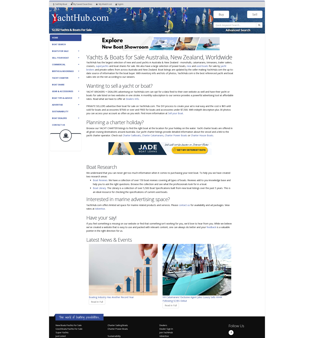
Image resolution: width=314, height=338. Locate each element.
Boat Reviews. (100, 180)
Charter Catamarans (153, 135)
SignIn (120, 4)
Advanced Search (238, 30)
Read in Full (97, 301)
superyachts (102, 66)
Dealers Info (132, 98)
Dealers (163, 325)
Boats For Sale (60, 51)
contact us (184, 205)
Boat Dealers (59, 118)
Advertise (57, 104)
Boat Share (58, 84)
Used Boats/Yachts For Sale (69, 329)
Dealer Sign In (166, 329)
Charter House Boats (202, 135)
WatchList (105, 4)
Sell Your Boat (60, 57)
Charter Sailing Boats (118, 325)
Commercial (58, 64)
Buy (221, 14)
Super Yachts (62, 332)
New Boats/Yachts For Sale (69, 325)
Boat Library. (99, 188)
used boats (202, 66)
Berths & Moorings (63, 71)
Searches (82, 4)
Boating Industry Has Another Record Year (111, 297)
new (189, 66)
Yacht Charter (60, 78)
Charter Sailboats (132, 135)
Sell (255, 14)
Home (55, 37)
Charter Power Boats (176, 135)
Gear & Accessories (62, 91)
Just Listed (61, 336)
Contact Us (58, 125)
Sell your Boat (175, 113)
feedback (211, 227)
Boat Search (59, 44)
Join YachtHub (166, 332)
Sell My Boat (61, 4)
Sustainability (60, 111)
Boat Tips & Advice (62, 98)
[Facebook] (231, 332)
